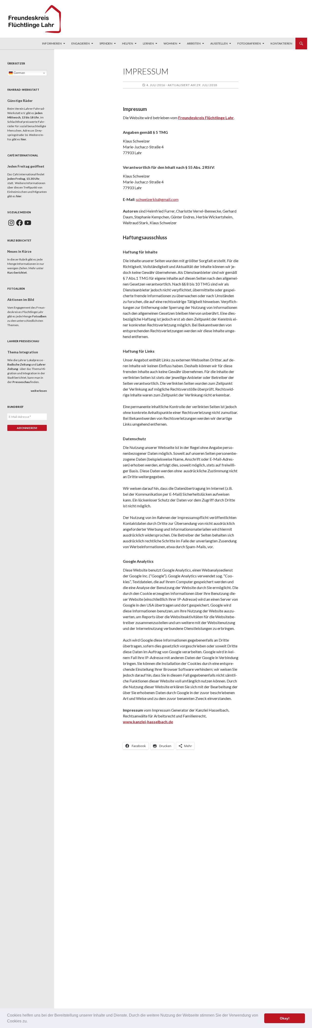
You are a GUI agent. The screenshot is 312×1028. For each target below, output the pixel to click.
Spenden (105, 43)
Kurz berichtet (17, 272)
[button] (29, 1021)
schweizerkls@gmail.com (157, 199)
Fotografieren (249, 43)
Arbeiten (194, 43)
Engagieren (80, 43)
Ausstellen (219, 43)
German (19, 73)
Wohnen (170, 43)
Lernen (148, 43)
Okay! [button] (285, 1018)
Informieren (52, 43)
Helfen (127, 43)
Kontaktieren (281, 43)
